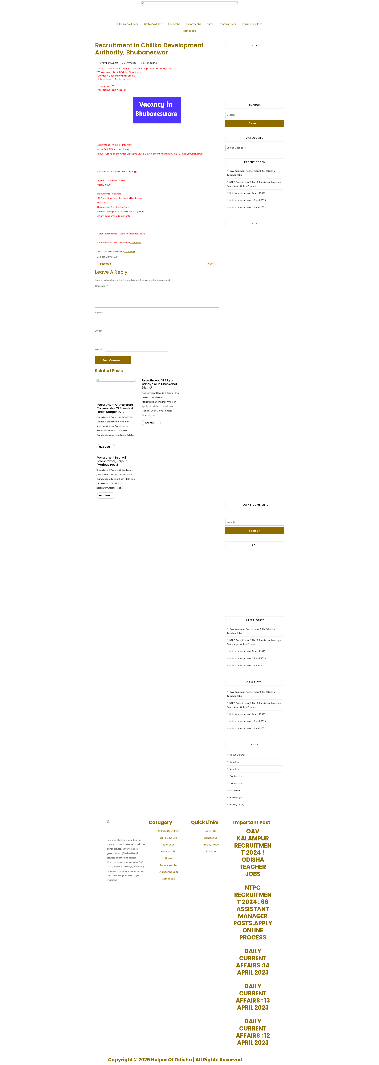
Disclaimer (235, 790)
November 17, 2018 (108, 62)
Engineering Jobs (252, 24)
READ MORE (103, 446)
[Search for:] (254, 116)
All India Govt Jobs (127, 24)
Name (99, 312)
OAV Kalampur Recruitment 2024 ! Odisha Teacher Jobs (251, 172)
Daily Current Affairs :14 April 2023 (247, 193)
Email (98, 330)
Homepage (189, 31)
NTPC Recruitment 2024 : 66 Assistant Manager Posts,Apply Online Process (254, 184)
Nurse (210, 24)
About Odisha (237, 754)
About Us (234, 761)
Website (99, 349)
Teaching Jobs (227, 24)
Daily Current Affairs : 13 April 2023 (247, 200)
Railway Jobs (193, 24)
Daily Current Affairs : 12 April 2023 (247, 207)
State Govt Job (153, 24)
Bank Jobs (174, 24)
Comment (101, 285)
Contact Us (235, 776)
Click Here (135, 242)
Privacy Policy (236, 804)
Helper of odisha (148, 62)
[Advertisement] (254, 73)
